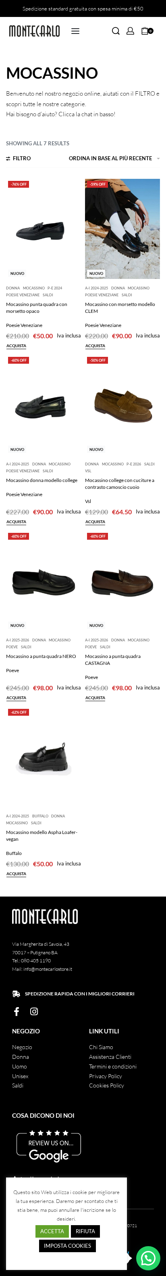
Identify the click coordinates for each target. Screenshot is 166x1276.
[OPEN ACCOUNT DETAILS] (130, 31)
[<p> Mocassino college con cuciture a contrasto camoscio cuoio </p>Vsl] (122, 405)
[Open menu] (75, 31)
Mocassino (34, 288)
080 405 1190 (36, 961)
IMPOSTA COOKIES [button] (67, 1245)
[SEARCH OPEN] (116, 31)
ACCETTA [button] (52, 1231)
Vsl (88, 471)
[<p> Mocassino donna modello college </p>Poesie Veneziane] (43, 405)
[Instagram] (33, 1011)
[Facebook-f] (16, 1011)
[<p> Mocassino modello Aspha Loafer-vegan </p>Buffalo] (43, 757)
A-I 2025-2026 (17, 640)
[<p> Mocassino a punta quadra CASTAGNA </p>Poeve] (122, 581)
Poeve (12, 647)
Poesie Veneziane (22, 295)
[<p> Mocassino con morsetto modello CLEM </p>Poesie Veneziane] (122, 229)
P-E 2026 (134, 464)
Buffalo (40, 816)
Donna (13, 288)
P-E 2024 (55, 288)
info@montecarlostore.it (47, 969)
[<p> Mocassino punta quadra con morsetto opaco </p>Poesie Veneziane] (43, 229)
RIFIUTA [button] (85, 1231)
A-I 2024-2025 (96, 288)
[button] (148, 1258)
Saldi (48, 295)
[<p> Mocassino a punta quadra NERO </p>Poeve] (43, 581)
